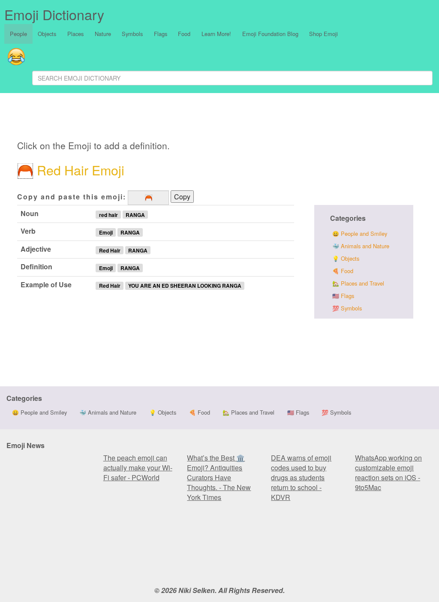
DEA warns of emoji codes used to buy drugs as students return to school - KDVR (301, 477)
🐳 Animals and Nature (360, 246)
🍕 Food (342, 271)
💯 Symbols (347, 308)
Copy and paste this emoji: (71, 197)
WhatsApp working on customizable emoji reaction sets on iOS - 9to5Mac (388, 472)
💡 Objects (345, 258)
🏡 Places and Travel (358, 283)
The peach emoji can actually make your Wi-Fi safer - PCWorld (137, 467)
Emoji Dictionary (54, 14)
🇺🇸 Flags (343, 296)
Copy (182, 197)
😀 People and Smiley (359, 233)
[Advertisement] (200, 117)
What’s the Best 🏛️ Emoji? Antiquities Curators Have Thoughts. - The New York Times (219, 477)
